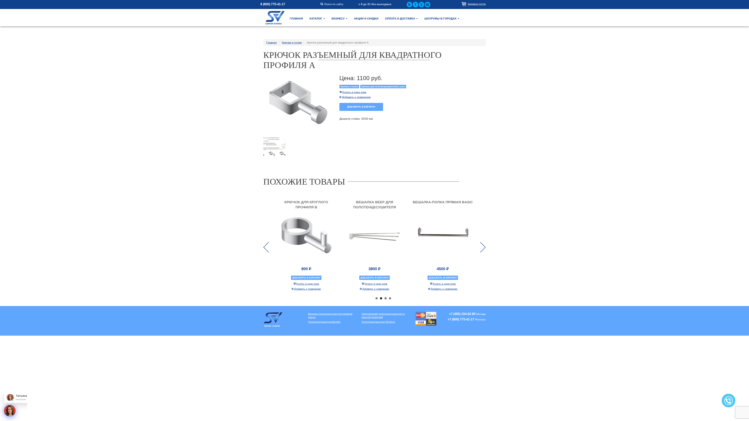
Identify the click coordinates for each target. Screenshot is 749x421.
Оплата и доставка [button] (400, 18)
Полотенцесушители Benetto (324, 322)
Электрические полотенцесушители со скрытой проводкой (383, 316)
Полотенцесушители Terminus (378, 322)
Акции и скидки (366, 18)
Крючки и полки (349, 86)
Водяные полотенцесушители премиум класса (330, 316)
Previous (266, 247)
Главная (296, 18)
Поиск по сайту (333, 4)
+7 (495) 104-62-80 (462, 314)
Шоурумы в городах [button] (440, 18)
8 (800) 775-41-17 (272, 4)
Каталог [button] (316, 18)
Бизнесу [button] (338, 18)
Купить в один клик (354, 92)
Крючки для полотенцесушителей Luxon (383, 86)
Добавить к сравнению (356, 97)
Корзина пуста (477, 3)
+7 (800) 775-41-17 (461, 319)
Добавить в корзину (361, 106)
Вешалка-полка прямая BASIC (443, 202)
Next (483, 247)
